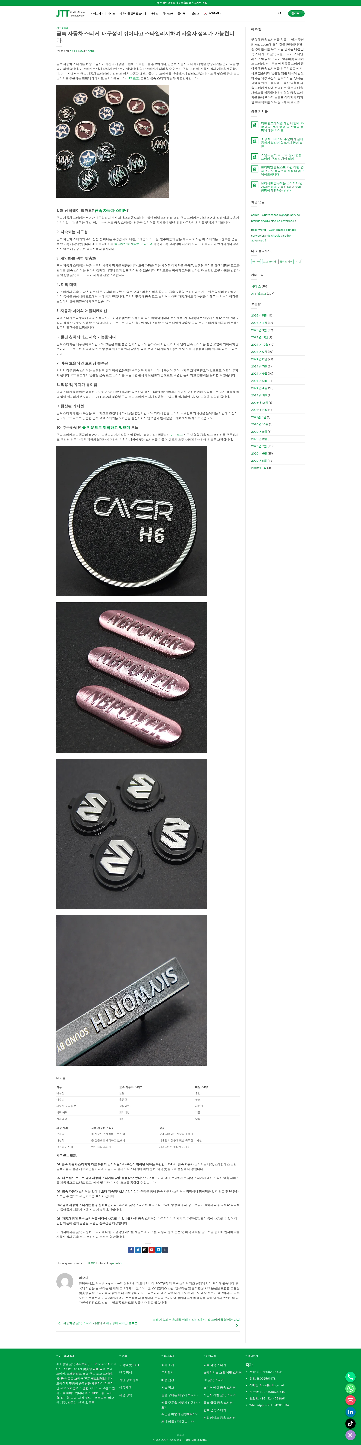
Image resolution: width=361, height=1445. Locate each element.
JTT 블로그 (62, 28)
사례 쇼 (154, 13)
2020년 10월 (259, 424)
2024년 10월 (259, 344)
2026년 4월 (259, 323)
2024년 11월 (259, 337)
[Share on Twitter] (138, 1250)
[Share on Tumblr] (165, 1250)
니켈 (298, 261)
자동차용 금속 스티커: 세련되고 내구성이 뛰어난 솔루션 (99, 1323)
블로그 (195, 13)
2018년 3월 (258, 468)
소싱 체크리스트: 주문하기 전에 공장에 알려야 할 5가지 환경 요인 (282, 142)
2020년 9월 (259, 431)
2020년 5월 (259, 460)
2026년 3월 (259, 330)
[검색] (279, 13)
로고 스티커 (269, 261)
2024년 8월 (259, 359)
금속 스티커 (286, 261)
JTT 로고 (133, 78)
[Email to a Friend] (145, 1250)
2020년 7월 (259, 446)
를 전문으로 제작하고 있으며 (133, 244)
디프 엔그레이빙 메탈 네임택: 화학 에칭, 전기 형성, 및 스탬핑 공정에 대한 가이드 (282, 126)
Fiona (91, 51)
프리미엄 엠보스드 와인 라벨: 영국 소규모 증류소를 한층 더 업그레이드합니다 (282, 170)
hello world (258, 229)
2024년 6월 (259, 373)
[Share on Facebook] (131, 1250)
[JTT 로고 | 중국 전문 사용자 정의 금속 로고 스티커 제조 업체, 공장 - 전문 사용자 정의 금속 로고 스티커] (70, 13)
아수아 (256, 261)
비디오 (111, 13)
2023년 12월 (259, 403)
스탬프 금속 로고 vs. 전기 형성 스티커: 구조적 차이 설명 (281, 156)
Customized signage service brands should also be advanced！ (275, 218)
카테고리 (96, 13)
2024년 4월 (259, 388)
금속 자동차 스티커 (111, 210)
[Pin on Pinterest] (152, 1250)
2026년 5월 (259, 315)
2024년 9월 (259, 352)
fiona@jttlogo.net (272, 1385)
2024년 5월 (259, 381)
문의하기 (182, 13)
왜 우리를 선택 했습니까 (132, 13)
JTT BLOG (89, 1263)
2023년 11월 (259, 410)
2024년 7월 (259, 366)
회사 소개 (168, 13)
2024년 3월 (259, 395)
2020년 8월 (259, 439)
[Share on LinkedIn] (158, 1250)
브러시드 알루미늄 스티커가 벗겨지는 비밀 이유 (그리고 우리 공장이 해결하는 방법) (281, 186)
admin (255, 215)
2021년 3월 (258, 417)
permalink (116, 1263)
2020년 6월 (259, 453)
